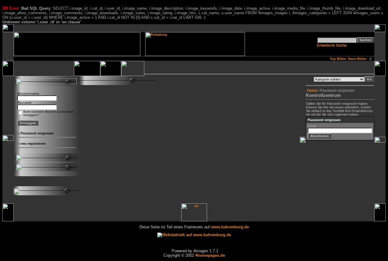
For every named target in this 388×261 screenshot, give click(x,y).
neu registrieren (33, 143)
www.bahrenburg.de (230, 227)
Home (312, 90)
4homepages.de (210, 255)
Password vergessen (37, 133)
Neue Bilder (358, 59)
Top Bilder (338, 59)
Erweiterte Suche (332, 45)
